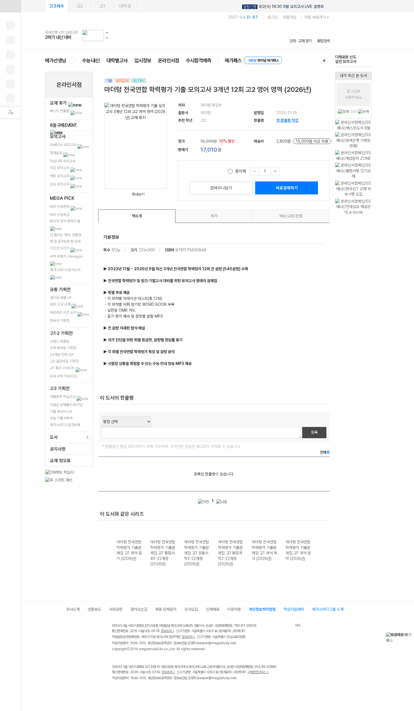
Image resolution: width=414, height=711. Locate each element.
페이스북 (115, 690)
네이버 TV (150, 690)
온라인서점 (168, 60)
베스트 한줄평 (60, 111)
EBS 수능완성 (60, 206)
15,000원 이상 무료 (312, 141)
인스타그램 (127, 690)
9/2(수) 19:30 (283, 6)
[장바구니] (10, 83)
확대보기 (138, 194)
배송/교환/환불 (290, 216)
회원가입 (289, 17)
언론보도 (94, 609)
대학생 (125, 6)
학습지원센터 (294, 609)
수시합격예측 (198, 60)
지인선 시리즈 (60, 248)
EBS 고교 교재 (60, 304)
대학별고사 (117, 60)
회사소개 (73, 609)
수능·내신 (91, 60)
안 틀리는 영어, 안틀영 (65, 235)
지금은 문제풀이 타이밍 (66, 405)
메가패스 (233, 60)
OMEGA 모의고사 (63, 145)
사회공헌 (116, 609)
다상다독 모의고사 (62, 161)
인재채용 (212, 609)
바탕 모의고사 (60, 176)
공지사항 (58, 449)
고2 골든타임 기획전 (64, 361)
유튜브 (161, 690)
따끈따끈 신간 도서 (63, 312)
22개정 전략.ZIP (62, 355)
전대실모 (56, 153)
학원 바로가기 (315, 17)
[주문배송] (10, 98)
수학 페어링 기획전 (63, 348)
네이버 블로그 (138, 690)
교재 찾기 (59, 103)
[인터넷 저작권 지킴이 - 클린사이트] (287, 626)
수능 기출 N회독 (61, 418)
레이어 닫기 (410, 635)
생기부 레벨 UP (61, 298)
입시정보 (142, 60)
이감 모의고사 (60, 168)
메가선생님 (55, 60)
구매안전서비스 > (258, 672)
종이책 (240, 171)
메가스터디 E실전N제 (65, 425)
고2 (79, 6)
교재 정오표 (60, 460)
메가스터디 (187, 35)
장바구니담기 (221, 188)
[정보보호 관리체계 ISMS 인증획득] (278, 626)
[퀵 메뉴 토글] (10, 6)
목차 (214, 216)
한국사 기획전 (59, 320)
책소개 (137, 216)
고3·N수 (56, 6)
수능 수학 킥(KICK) (63, 376)
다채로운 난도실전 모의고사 (345, 59)
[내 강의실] (10, 25)
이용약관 (234, 609)
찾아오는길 (138, 609)
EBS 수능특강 (60, 214)
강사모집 (191, 609)
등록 (314, 432)
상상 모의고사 (60, 184)
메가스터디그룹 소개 (328, 609)
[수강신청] (10, 40)
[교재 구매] (10, 69)
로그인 (273, 17)
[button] (107, 32)
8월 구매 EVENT (63, 125)
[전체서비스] (324, 60)
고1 (102, 6)
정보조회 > (167, 631)
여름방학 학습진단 (63, 397)
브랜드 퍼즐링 (59, 341)
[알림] (10, 54)
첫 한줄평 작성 (287, 120)
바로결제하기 (287, 188)
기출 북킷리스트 (61, 411)
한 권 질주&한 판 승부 (65, 241)
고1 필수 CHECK (62, 368)
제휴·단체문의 (166, 609)
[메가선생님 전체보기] (72, 60)
